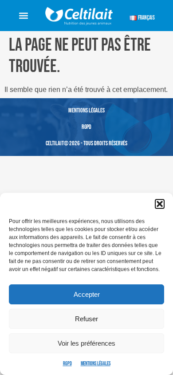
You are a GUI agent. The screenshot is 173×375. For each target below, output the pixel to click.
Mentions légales (95, 363)
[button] (159, 203)
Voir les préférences (86, 343)
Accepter (87, 294)
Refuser (86, 319)
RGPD (67, 363)
